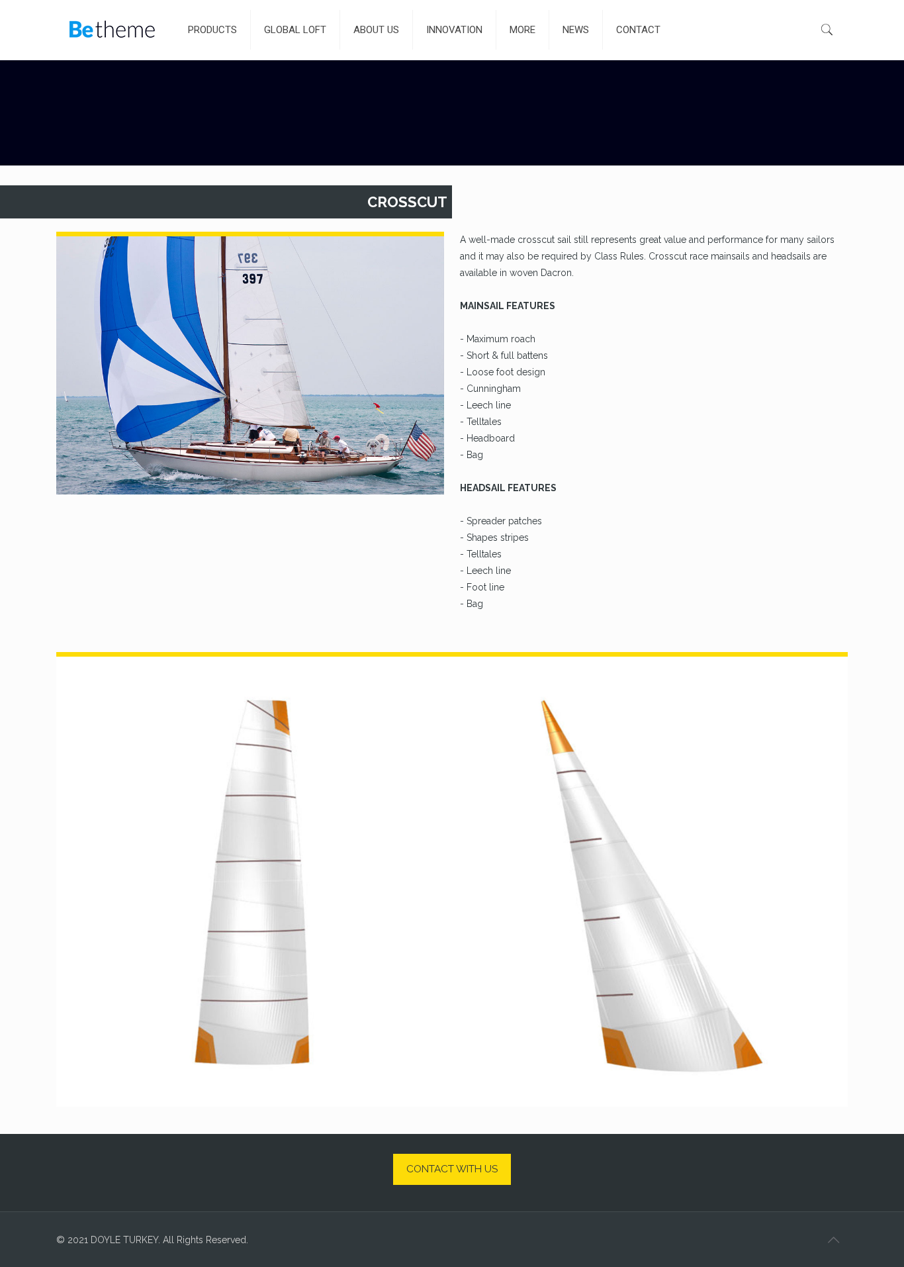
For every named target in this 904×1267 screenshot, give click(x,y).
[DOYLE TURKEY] (112, 30)
